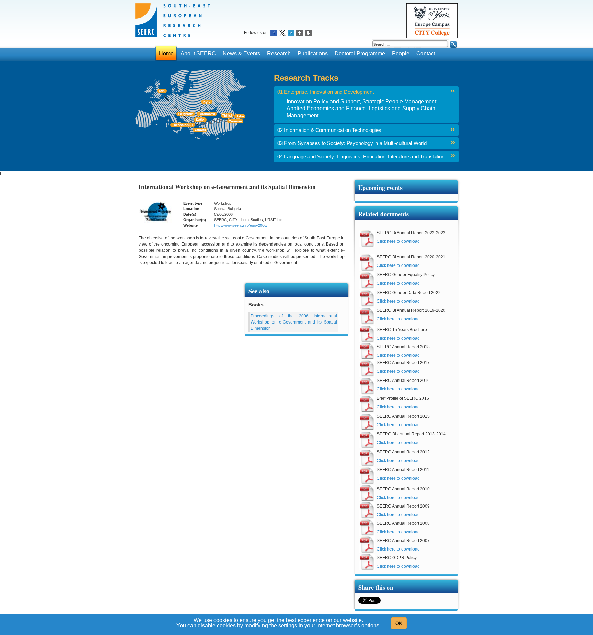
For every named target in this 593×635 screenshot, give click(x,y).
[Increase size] (299, 32)
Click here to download (398, 241)
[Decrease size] (308, 32)
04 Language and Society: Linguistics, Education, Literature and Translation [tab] (360, 156)
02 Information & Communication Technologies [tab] (329, 130)
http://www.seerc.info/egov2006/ (240, 225)
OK (398, 623)
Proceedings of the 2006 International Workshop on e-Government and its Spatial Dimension (294, 322)
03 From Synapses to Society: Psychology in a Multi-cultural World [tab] (352, 143)
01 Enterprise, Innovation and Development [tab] (325, 92)
